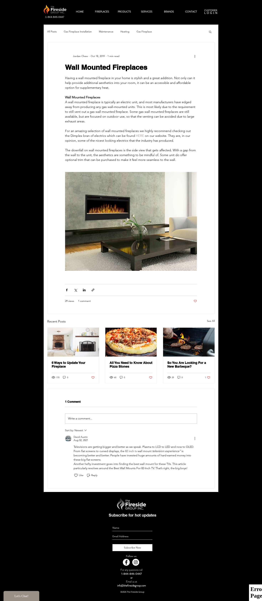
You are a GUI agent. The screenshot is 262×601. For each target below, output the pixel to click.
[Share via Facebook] (66, 290)
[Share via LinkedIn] (84, 290)
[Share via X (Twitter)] (75, 290)
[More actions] (195, 56)
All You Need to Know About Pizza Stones (131, 364)
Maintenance (106, 31)
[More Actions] (195, 438)
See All (211, 321)
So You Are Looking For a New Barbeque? (186, 364)
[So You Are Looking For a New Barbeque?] (189, 342)
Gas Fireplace (144, 31)
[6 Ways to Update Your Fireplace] (73, 342)
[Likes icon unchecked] (76, 475)
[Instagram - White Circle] (135, 562)
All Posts (52, 31)
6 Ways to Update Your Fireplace (68, 364)
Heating (124, 31)
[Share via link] (93, 290)
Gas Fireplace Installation (78, 31)
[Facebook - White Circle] (126, 562)
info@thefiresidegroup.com (131, 585)
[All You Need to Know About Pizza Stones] (131, 342)
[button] (210, 31)
